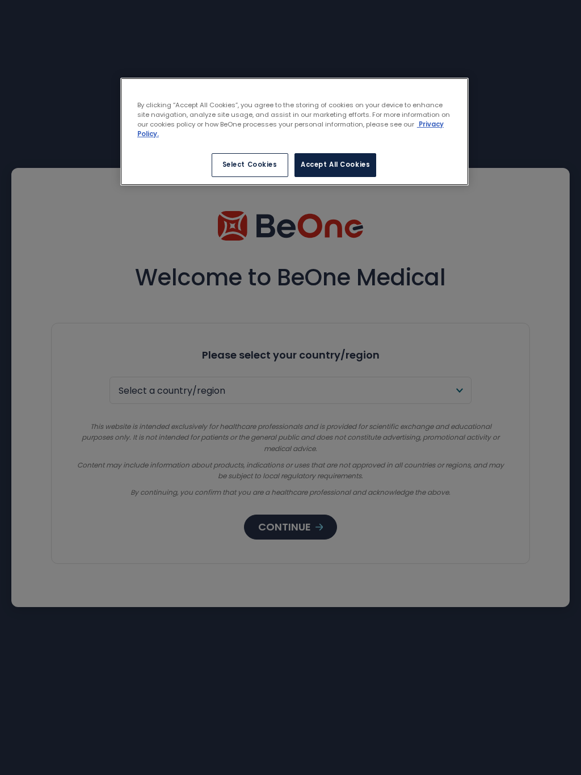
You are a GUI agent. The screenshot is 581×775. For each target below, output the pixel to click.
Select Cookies (249, 164)
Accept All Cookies (335, 164)
